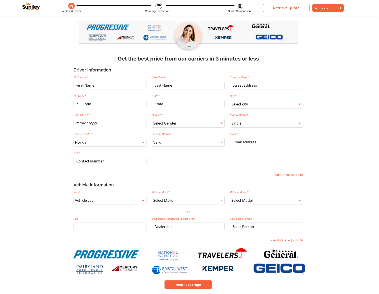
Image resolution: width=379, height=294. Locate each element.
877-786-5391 (330, 8)
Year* (76, 192)
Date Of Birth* (82, 115)
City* (233, 96)
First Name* (80, 77)
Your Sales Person (241, 218)
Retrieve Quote (286, 7)
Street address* (239, 77)
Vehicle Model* (239, 192)
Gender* (157, 115)
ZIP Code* (79, 96)
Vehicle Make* (161, 192)
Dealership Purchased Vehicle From (173, 218)
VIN (75, 218)
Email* (234, 134)
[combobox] (266, 104)
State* (156, 96)
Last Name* (159, 77)
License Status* (161, 134)
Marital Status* (239, 115)
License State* (82, 134)
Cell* (76, 153)
